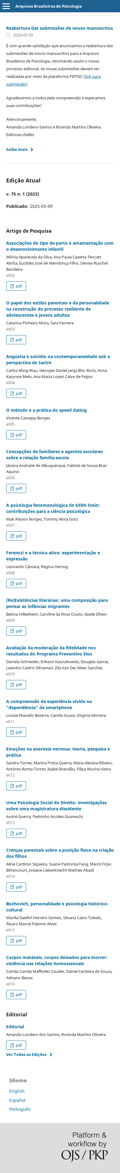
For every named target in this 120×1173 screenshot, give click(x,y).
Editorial (15, 1027)
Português (19, 1109)
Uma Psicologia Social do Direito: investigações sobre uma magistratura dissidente (56, 806)
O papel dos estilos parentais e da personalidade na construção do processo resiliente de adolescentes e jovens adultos (57, 309)
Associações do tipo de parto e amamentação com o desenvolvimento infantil (60, 246)
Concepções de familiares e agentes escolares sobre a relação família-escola (54, 454)
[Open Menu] (6, 6)
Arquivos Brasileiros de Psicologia (48, 6)
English (17, 1091)
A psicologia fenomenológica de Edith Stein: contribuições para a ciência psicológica (53, 508)
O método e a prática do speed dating (46, 410)
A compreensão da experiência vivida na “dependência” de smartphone (49, 704)
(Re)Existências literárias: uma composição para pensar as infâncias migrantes (57, 603)
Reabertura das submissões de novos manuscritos (59, 28)
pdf (18, 286)
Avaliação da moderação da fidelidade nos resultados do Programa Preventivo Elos (51, 651)
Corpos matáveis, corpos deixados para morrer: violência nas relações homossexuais (57, 960)
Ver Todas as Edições (26, 1054)
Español (17, 1100)
